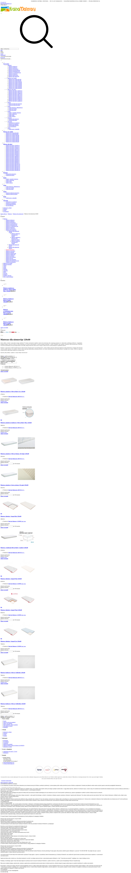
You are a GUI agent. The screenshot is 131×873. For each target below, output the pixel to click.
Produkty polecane (7, 275)
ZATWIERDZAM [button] (5, 801)
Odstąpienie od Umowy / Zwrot (10, 751)
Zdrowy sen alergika (7, 723)
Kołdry (9, 111)
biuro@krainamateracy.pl (6, 3)
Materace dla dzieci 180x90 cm (12, 157)
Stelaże (9, 102)
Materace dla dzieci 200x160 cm (13, 167)
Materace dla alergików (11, 259)
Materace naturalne (10, 252)
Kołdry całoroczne (13, 114)
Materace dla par (9, 258)
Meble (9, 127)
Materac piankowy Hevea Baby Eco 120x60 (13, 391)
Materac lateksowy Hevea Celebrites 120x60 (13, 672)
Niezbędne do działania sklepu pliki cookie (11, 787)
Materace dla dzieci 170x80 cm (15, 100)
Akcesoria (10, 121)
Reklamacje (5, 752)
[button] (3, 364)
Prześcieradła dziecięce (14, 125)
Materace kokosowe (13, 73)
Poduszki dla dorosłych (14, 119)
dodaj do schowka (4, 400)
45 (13, 358)
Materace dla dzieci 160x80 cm (15, 97)
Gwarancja (5, 743)
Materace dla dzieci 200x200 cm (13, 170)
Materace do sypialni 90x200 (15, 80)
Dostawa (5, 209)
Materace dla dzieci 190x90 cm (12, 160)
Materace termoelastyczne (14, 71)
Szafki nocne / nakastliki (14, 129)
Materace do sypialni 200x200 (15, 88)
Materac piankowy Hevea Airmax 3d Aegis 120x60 (15, 453)
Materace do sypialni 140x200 (15, 84)
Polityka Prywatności (7, 744)
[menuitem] (53, 96)
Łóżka (9, 106)
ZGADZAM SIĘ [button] (4, 871)
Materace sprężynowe (13, 75)
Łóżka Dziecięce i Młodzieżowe (16, 107)
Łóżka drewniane (12, 110)
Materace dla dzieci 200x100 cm (13, 164)
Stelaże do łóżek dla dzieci (14, 105)
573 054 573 (11, 763)
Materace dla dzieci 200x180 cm (13, 168)
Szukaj (2, 52)
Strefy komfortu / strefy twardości (10, 724)
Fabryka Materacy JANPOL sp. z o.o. (17, 521)
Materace (10, 65)
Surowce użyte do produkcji (9, 722)
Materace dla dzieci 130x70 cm (15, 92)
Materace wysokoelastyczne (15, 72)
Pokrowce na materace (13, 124)
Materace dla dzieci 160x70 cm (15, 95)
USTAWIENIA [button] (4, 869)
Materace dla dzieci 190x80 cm (12, 159)
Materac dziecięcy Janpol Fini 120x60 (11, 578)
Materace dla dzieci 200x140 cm (13, 166)
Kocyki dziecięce (12, 126)
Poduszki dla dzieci (13, 120)
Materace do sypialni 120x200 (15, 83)
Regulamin (5, 740)
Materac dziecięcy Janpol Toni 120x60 (11, 610)
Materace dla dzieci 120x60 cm (15, 90)
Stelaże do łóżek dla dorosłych (15, 103)
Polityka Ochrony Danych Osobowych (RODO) (13, 745)
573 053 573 (3, 2)
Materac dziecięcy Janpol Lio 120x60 (11, 641)
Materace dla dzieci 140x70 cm (15, 94)
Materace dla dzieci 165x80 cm (15, 99)
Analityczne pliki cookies (6, 793)
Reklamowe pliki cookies (6, 797)
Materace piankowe (13, 67)
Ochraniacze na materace (14, 122)
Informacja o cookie (7, 746)
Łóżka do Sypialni (13, 108)
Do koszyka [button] (17, 463)
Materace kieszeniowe (13, 69)
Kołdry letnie (11, 115)
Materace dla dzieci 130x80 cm (15, 93)
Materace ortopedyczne (11, 253)
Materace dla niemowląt (14, 76)
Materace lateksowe (13, 66)
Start (2, 50)
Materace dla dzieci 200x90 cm (12, 162)
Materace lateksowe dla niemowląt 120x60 (15, 235)
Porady (4, 210)
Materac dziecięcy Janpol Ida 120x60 (11, 516)
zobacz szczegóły (4, 371)
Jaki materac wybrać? (8, 726)
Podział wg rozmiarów (11, 262)
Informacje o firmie (7, 207)
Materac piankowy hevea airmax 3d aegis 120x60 (14, 485)
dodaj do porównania (5, 398)
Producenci (3, 330)
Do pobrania (6, 211)
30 (12, 358)
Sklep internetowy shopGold (7, 782)
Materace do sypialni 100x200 (15, 82)
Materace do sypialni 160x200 (15, 85)
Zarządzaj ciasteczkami (6, 780)
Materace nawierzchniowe (14, 70)
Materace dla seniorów (11, 257)
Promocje (5, 274)
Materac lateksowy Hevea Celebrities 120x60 (13, 703)
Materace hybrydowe (10, 251)
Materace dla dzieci (12, 89)
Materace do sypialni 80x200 (15, 79)
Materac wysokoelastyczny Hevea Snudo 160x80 (8, 312)
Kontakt (5, 735)
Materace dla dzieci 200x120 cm (13, 165)
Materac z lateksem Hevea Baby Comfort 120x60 (14, 547)
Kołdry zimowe (12, 116)
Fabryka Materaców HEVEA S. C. (16, 396)
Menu (2, 51)
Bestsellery (3, 280)
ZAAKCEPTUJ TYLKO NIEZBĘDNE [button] (9, 870)
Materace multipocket (10, 254)
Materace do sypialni (12, 78)
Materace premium (10, 255)
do (12, 362)
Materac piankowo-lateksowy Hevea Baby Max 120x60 (9, 289)
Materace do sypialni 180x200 (15, 86)
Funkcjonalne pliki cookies (6, 791)
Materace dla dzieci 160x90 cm (15, 98)
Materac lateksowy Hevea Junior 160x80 (8, 300)
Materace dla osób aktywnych (12, 260)
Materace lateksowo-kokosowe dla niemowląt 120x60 (15, 238)
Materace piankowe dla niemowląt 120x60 (15, 242)
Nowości (5, 273)
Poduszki (10, 117)
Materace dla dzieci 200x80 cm (12, 161)
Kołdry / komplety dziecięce (15, 112)
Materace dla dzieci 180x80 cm (12, 156)
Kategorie (3, 216)
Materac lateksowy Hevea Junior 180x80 (8, 323)
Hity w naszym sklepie (8, 276)
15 (11, 358)
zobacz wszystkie (4, 327)
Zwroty (4, 734)
